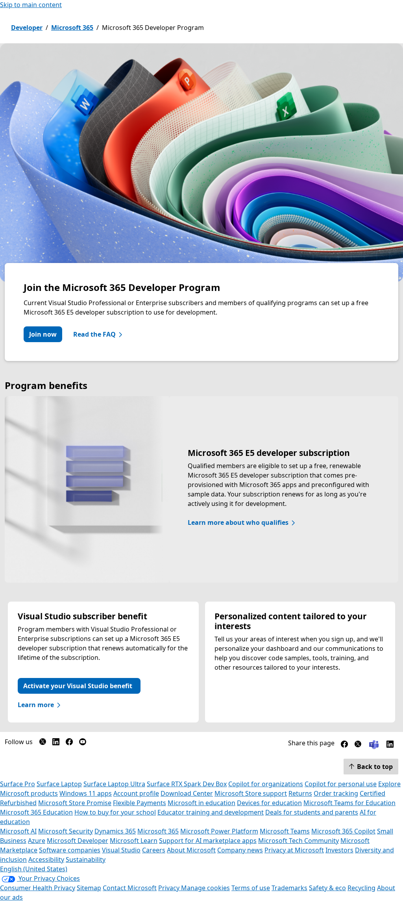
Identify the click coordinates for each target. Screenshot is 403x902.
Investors (339, 850)
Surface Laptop (59, 784)
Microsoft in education (201, 802)
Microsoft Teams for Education (349, 802)
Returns (300, 793)
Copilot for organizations (265, 784)
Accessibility (46, 859)
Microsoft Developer (77, 840)
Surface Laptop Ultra (114, 784)
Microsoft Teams (285, 831)
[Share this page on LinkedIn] (390, 746)
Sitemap (89, 887)
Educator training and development (210, 812)
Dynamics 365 (115, 831)
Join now (43, 334)
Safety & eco (327, 887)
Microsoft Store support (250, 793)
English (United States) (33, 869)
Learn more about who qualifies (238, 522)
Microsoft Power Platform (219, 831)
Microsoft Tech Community (298, 840)
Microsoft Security (65, 831)
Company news (240, 850)
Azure (36, 840)
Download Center (187, 793)
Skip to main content (31, 4)
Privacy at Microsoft (294, 850)
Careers (153, 850)
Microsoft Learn (133, 840)
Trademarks (289, 887)
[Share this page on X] (357, 746)
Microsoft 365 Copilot (343, 831)
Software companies (69, 850)
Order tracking (336, 793)
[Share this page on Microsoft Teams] (374, 743)
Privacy (169, 887)
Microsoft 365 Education (36, 812)
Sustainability (85, 859)
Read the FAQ (94, 334)
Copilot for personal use (341, 784)
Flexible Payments (139, 802)
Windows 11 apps (85, 793)
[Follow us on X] (42, 743)
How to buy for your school (115, 812)
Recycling (361, 887)
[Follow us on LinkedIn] (55, 743)
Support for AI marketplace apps (208, 840)
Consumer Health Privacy (37, 887)
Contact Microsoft (130, 887)
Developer (27, 27)
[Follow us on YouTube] (82, 743)
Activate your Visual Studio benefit (77, 686)
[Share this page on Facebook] (344, 746)
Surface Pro (17, 784)
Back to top (375, 766)
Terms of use (250, 887)
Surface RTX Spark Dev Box (187, 784)
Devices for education (269, 802)
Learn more (36, 704)
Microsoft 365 (72, 27)
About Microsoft (191, 850)
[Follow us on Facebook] (69, 743)
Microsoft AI (18, 831)
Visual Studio (121, 850)
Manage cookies (205, 887)
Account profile (136, 793)
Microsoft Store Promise (74, 802)
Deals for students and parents (311, 812)
